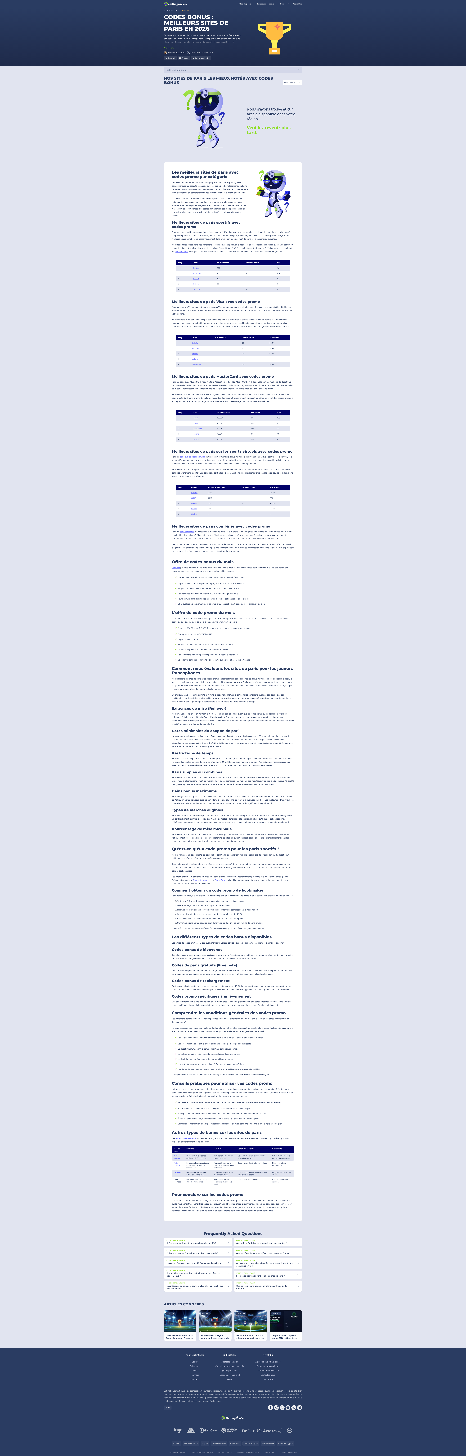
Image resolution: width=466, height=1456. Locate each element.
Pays (195, 1370)
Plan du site (268, 1379)
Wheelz (196, 279)
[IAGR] (178, 1430)
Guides (283, 4)
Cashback (178, 1172)
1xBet (195, 423)
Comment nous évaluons (267, 1366)
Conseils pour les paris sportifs (229, 1366)
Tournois (195, 1375)
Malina (194, 514)
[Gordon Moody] (229, 1430)
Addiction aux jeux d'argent (201, 1452)
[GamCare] (208, 1430)
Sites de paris (245, 4)
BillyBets (196, 439)
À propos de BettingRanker (267, 1361)
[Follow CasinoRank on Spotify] (293, 1407)
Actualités (297, 4)
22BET (193, 498)
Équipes (194, 1379)
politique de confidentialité (248, 1452)
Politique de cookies (177, 1452)
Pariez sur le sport (265, 4)
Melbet (194, 503)
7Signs (196, 434)
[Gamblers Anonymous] (191, 1430)
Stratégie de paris (229, 1361)
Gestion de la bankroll (230, 1375)
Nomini (194, 509)
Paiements (195, 1366)
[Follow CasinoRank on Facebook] (270, 1407)
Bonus (195, 1361)
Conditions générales (288, 1452)
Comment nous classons (268, 1370)
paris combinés (187, 531)
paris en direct (181, 251)
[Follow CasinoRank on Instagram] (276, 1407)
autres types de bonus (186, 1138)
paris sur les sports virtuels (192, 457)
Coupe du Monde (201, 880)
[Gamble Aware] (262, 1430)
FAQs (229, 1379)
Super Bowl (220, 880)
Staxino (196, 268)
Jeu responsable (229, 1370)
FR (166, 1407)
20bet (195, 418)
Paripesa (176, 567)
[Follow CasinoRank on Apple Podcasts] (299, 1407)
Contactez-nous (268, 1375)
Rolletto (196, 284)
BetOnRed (197, 428)
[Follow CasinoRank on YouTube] (288, 1407)
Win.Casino (197, 273)
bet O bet (197, 289)
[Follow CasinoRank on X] (282, 1407)
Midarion (195, 359)
